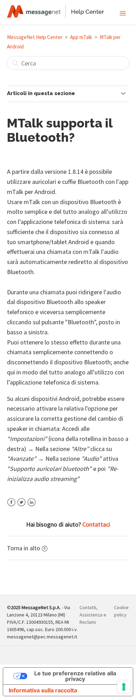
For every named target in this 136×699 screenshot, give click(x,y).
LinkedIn (31, 506)
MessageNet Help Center (34, 37)
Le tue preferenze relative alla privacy (75, 676)
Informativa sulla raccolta (43, 690)
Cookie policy (121, 611)
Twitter (21, 506)
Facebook (11, 506)
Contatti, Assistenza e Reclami (93, 614)
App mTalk (81, 37)
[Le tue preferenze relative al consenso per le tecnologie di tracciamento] (123, 686)
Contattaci (96, 524)
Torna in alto (23, 548)
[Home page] (55, 15)
